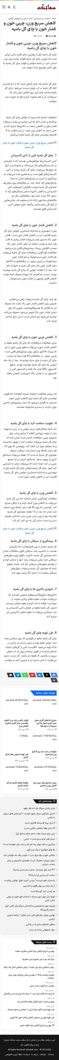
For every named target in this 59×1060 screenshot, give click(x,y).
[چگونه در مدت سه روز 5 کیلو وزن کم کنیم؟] (44, 741)
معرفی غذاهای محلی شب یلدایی (40, 924)
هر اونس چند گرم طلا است (43, 891)
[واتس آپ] (24, 675)
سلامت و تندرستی (42, 18)
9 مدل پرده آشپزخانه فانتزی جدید (40, 823)
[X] (46, 675)
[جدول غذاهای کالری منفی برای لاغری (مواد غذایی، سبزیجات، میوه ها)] (44, 708)
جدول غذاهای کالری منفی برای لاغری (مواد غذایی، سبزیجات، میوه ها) (45, 723)
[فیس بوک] (53, 675)
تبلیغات (43, 1054)
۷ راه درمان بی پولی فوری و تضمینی (39, 886)
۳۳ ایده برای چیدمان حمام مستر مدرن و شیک (34, 869)
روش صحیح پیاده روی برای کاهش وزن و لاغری (45, 784)
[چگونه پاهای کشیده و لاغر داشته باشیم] (15, 772)
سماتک (51, 1054)
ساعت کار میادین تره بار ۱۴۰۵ (41, 875)
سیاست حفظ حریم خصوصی (17, 1054)
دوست (12, 656)
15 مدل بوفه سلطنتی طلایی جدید (39, 828)
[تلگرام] (17, 675)
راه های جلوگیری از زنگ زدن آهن (41, 849)
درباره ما (34, 1054)
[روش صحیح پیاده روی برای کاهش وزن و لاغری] (44, 772)
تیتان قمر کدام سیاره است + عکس (39, 839)
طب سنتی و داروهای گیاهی (20, 18)
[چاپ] (53, 680)
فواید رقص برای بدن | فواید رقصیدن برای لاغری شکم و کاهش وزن (16, 723)
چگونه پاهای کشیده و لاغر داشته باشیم (17, 784)
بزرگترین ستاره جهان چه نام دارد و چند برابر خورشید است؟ (29, 844)
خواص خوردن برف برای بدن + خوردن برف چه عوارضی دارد (29, 855)
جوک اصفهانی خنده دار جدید (42, 929)
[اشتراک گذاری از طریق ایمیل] (10, 675)
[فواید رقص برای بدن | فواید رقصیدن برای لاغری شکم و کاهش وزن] (15, 708)
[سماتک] (46, 7)
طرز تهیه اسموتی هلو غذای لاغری (16, 756)
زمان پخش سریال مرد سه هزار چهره (39, 808)
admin (51, 36)
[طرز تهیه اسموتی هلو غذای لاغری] (15, 742)
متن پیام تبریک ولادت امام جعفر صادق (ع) (35, 833)
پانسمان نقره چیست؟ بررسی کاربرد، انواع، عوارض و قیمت (29, 880)
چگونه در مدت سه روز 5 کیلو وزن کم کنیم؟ (44, 753)
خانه (54, 18)
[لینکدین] (39, 675)
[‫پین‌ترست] (31, 675)
